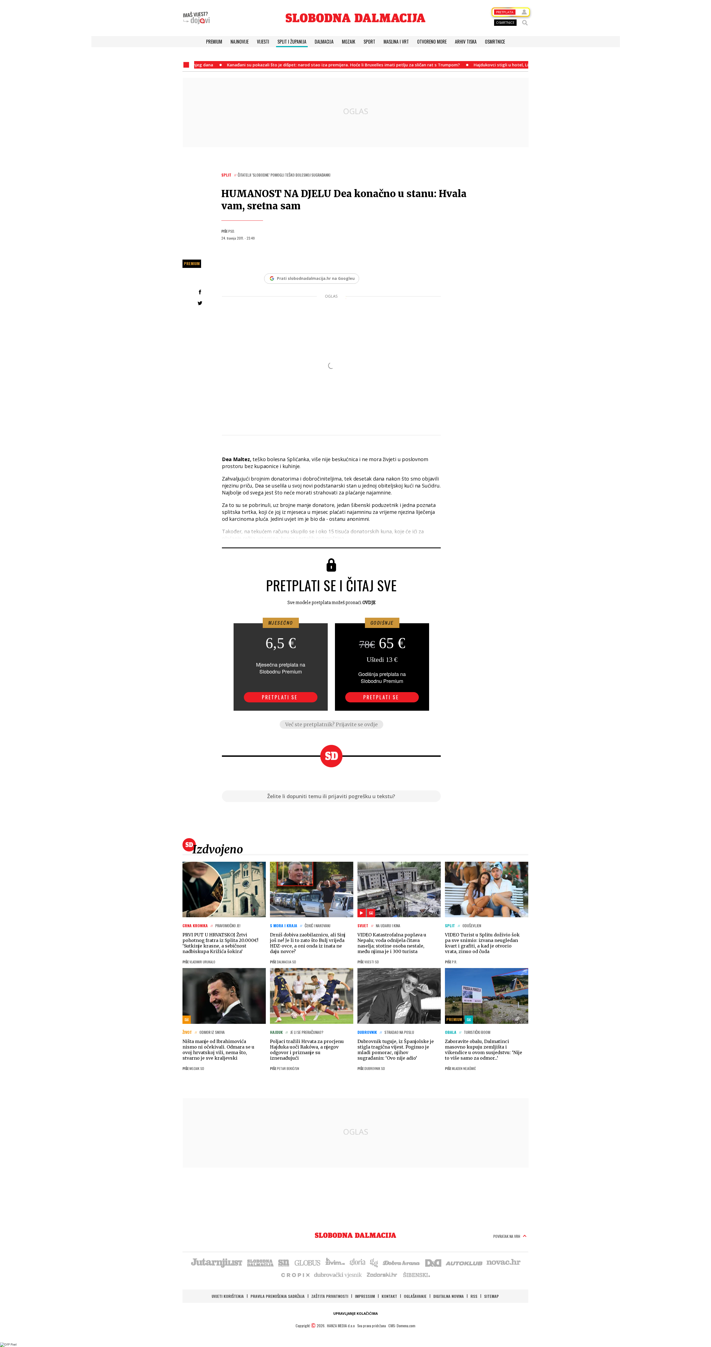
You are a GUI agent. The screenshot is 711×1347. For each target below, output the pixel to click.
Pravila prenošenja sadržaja (278, 1296)
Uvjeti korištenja (228, 1296)
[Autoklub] (464, 1262)
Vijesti (263, 41)
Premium (214, 41)
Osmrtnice (495, 41)
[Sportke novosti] (283, 1262)
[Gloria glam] (374, 1262)
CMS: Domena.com (401, 1325)
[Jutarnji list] (216, 1262)
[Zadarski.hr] (382, 1274)
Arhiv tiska (466, 41)
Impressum (365, 1296)
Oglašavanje (415, 1296)
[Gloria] (357, 1262)
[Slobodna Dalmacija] (355, 18)
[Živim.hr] (335, 1262)
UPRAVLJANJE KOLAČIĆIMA (355, 1313)
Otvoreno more (432, 41)
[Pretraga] (524, 22)
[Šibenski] (416, 1274)
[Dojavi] (196, 18)
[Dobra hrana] (402, 1262)
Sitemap (491, 1296)
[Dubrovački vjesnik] (338, 1274)
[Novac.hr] (503, 1262)
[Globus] (308, 1262)
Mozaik (348, 41)
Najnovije (240, 41)
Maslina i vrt (396, 41)
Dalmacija (324, 41)
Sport (369, 41)
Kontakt (389, 1296)
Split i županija (291, 41)
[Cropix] (295, 1274)
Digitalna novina (448, 1296)
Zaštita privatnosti (329, 1296)
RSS (473, 1296)
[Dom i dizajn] (433, 1262)
